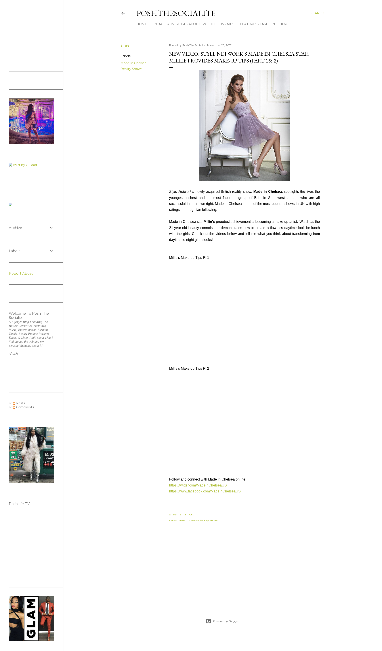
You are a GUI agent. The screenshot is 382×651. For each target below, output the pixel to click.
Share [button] (124, 45)
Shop (282, 24)
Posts (20, 403)
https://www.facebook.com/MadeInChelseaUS (205, 491)
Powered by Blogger (226, 621)
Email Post (187, 514)
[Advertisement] (244, 565)
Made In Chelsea (133, 63)
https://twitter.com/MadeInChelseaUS (198, 485)
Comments (24, 407)
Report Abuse (21, 273)
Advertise (176, 24)
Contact (157, 24)
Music (232, 24)
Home (141, 24)
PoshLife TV (213, 24)
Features (248, 24)
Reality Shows (131, 69)
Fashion (267, 24)
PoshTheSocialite (176, 13)
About (194, 24)
